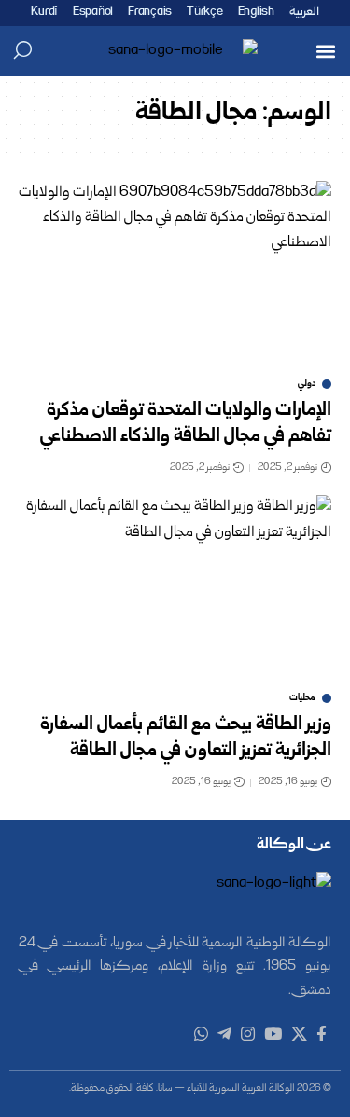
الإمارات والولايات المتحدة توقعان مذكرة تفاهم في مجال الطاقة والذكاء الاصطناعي (185, 424)
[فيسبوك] (321, 1034)
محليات (302, 698)
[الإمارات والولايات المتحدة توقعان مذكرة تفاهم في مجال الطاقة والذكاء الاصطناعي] (175, 274)
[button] (325, 50)
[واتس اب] (201, 1034)
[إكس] (299, 1034)
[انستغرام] (247, 1034)
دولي (306, 384)
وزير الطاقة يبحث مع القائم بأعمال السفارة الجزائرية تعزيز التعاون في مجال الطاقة (185, 738)
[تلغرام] (224, 1034)
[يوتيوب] (273, 1034)
